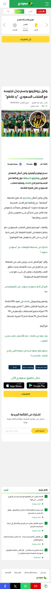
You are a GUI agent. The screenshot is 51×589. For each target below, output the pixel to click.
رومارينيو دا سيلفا (32, 178)
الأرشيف (8, 573)
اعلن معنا (17, 573)
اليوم (19, 11)
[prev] (47, 25)
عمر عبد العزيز (37, 102)
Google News (17, 164)
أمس (30, 11)
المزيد (6, 490)
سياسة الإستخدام (31, 573)
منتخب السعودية (41, 367)
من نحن (43, 573)
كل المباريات (25, 39)
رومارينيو (27, 198)
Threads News (31, 164)
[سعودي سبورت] (26, 4)
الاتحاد (28, 183)
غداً (8, 11)
